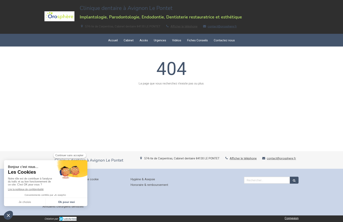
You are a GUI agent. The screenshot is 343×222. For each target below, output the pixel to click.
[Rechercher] (294, 180)
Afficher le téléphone (184, 26)
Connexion (292, 218)
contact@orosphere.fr (222, 26)
